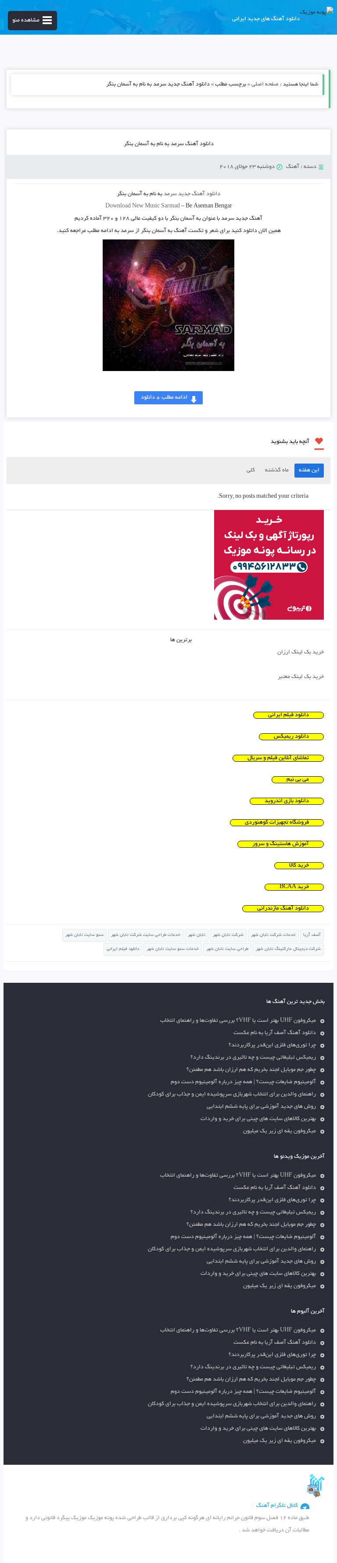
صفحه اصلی (265, 85)
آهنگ (292, 167)
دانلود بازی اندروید (287, 801)
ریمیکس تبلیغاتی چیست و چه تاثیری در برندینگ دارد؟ (253, 1058)
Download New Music (132, 206)
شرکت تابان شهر (228, 935)
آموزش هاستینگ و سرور (280, 844)
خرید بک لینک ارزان (300, 652)
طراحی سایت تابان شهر (227, 949)
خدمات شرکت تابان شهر (273, 935)
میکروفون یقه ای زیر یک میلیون (279, 1131)
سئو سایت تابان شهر (84, 935)
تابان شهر (196, 935)
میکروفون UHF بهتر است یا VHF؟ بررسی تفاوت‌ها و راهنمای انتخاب (238, 1021)
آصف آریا (312, 935)
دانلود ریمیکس (291, 737)
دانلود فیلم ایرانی (288, 715)
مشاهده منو (25, 21)
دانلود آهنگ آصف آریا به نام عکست (274, 1033)
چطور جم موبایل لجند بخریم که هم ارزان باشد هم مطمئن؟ (251, 1070)
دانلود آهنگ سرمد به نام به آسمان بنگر (169, 144)
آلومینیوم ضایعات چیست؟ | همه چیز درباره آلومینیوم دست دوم (243, 1082)
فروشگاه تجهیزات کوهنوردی (277, 823)
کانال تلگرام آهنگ (277, 1506)
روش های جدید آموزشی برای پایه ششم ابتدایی (261, 1107)
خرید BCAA (294, 887)
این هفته (309, 470)
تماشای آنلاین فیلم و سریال (278, 758)
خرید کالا (299, 866)
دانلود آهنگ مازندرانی (283, 909)
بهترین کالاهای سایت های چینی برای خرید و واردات (258, 1119)
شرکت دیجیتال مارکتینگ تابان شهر (288, 949)
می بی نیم (298, 780)
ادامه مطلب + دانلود (164, 398)
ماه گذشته (277, 470)
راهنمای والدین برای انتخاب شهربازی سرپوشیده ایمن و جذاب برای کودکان (232, 1095)
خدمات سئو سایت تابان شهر (173, 949)
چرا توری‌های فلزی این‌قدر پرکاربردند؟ (272, 1045)
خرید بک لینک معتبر (301, 677)
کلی (251, 470)
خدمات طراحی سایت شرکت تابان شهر (145, 935)
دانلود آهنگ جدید (199, 194)
